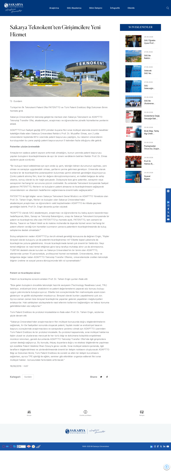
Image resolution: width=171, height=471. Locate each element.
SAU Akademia (74, 8)
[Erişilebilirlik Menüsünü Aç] (167, 467)
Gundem (17, 101)
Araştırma (54, 8)
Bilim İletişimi (95, 8)
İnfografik (115, 8)
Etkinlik (131, 8)
